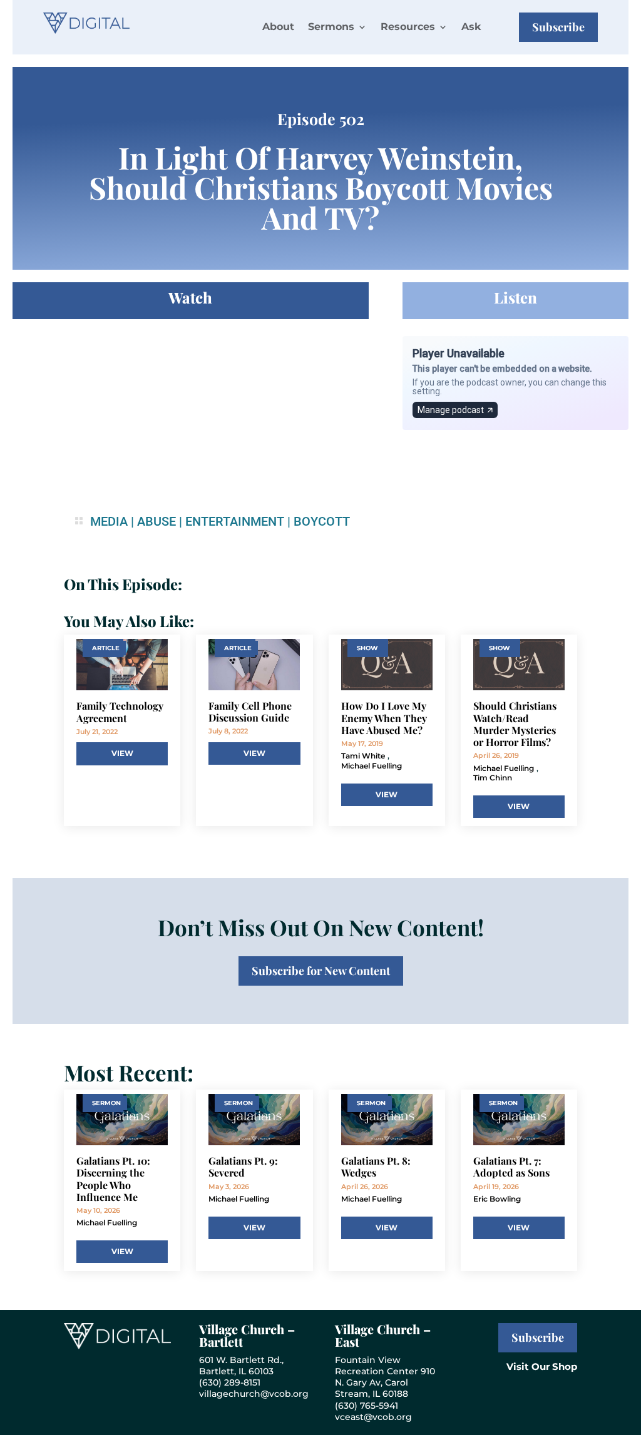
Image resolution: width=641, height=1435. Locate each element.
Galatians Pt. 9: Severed (243, 1166)
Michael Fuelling (371, 765)
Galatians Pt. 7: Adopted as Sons (511, 1166)
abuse (156, 521)
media (109, 521)
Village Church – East (383, 1335)
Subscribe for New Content (321, 970)
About (278, 27)
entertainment (234, 521)
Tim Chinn (492, 777)
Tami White (363, 755)
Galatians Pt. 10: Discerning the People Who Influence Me (113, 1178)
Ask (471, 27)
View (122, 753)
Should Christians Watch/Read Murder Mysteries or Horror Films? (514, 723)
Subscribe (558, 26)
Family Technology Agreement (119, 711)
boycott (322, 521)
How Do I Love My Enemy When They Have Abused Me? (384, 717)
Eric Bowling (497, 1198)
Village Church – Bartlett (247, 1335)
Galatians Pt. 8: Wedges (376, 1166)
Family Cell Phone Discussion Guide (250, 711)
